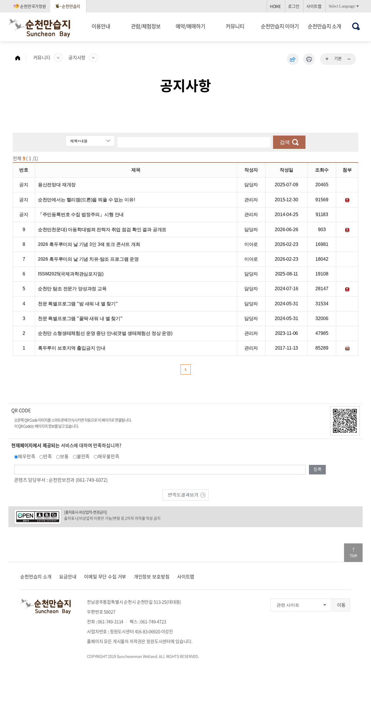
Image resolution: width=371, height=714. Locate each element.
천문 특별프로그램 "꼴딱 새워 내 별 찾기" (80, 318)
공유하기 (293, 59)
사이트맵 (313, 6)
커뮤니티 (235, 26)
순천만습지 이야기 (280, 26)
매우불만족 (108, 456)
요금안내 (67, 576)
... (327, 59)
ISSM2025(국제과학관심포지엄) (70, 273)
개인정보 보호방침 (152, 576)
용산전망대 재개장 (57, 184)
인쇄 (309, 59)
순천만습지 (71, 6)
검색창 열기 (356, 26)
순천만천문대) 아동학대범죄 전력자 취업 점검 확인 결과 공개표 (102, 229)
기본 (338, 58)
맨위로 (353, 552)
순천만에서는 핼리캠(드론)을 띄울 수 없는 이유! (86, 199)
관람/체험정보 (146, 26)
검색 (285, 142)
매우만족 (26, 456)
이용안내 (101, 26)
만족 (47, 456)
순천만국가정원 (33, 6)
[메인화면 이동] (20, 57)
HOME (275, 6)
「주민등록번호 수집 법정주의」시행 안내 (81, 214)
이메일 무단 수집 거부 (105, 576)
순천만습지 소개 (324, 26)
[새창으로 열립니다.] (185, 494)
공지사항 (77, 57)
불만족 (83, 456)
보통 (64, 456)
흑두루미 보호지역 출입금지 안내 (72, 348)
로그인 (293, 6)
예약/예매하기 (190, 26)
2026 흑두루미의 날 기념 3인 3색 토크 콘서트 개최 (89, 244)
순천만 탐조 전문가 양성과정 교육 (72, 288)
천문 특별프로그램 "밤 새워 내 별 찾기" (78, 303)
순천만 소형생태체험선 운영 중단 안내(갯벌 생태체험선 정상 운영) (105, 333)
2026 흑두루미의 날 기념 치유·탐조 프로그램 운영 (88, 259)
